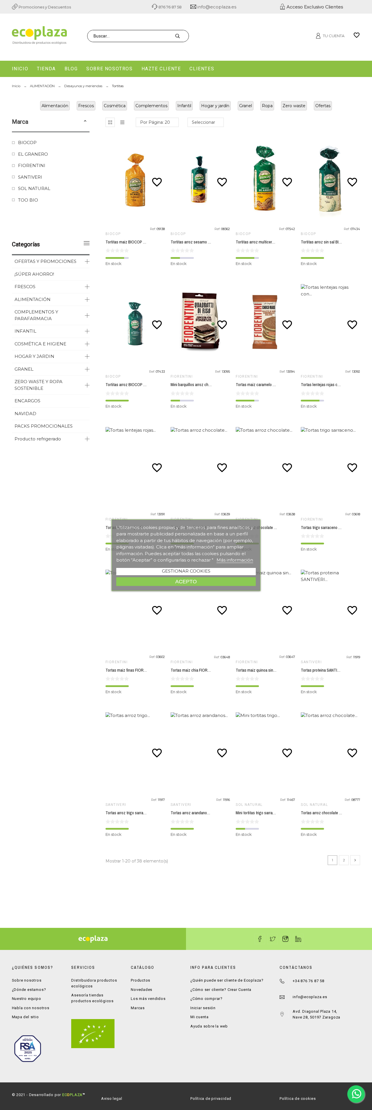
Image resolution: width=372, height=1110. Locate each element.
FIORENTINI (31, 165)
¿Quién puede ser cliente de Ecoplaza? (227, 980)
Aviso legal (111, 1098)
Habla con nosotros (30, 1008)
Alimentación (55, 105)
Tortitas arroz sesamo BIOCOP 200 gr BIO (205, 242)
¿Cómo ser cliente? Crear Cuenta (220, 989)
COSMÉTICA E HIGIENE (40, 344)
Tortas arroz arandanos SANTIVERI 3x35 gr (206, 813)
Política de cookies (298, 1098)
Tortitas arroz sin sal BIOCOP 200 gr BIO (334, 242)
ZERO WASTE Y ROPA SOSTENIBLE (38, 385)
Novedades (141, 989)
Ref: (153, 229)
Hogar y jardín (215, 105)
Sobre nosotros (27, 980)
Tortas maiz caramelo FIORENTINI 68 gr (269, 385)
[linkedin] (298, 939)
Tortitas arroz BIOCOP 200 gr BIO (133, 385)
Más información (235, 560)
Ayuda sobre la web (209, 1026)
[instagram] (285, 939)
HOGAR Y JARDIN (34, 356)
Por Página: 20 (155, 122)
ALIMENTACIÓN (33, 299)
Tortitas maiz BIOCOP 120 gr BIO (132, 242)
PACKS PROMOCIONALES (44, 426)
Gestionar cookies (186, 571)
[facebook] (260, 939)
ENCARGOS (27, 401)
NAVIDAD (25, 413)
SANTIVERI (30, 177)
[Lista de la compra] (356, 37)
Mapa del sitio (25, 1017)
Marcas (138, 1008)
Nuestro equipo (26, 998)
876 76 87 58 (170, 7)
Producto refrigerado (38, 439)
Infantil (184, 105)
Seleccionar (203, 122)
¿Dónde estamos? (29, 989)
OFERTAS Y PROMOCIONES (45, 261)
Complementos (151, 105)
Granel (245, 105)
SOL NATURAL (34, 188)
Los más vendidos (148, 998)
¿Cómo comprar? (206, 998)
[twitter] (272, 939)
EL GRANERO (33, 154)
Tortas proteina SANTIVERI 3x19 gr (329, 670)
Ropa (267, 105)
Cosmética (115, 105)
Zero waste (293, 105)
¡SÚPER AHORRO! (34, 274)
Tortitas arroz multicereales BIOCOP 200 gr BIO (275, 242)
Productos (140, 980)
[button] (85, 122)
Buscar (181, 36)
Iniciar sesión (203, 1008)
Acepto (186, 581)
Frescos (86, 105)
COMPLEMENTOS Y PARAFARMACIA (36, 315)
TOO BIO (28, 200)
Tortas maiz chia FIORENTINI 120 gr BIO (204, 670)
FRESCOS (25, 286)
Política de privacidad (210, 1098)
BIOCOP (27, 142)
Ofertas (322, 105)
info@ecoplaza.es (216, 7)
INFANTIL (25, 331)
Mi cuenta (199, 1017)
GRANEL (24, 369)
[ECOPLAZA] (67, 36)
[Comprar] (136, 180)
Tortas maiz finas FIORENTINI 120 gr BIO (139, 670)
